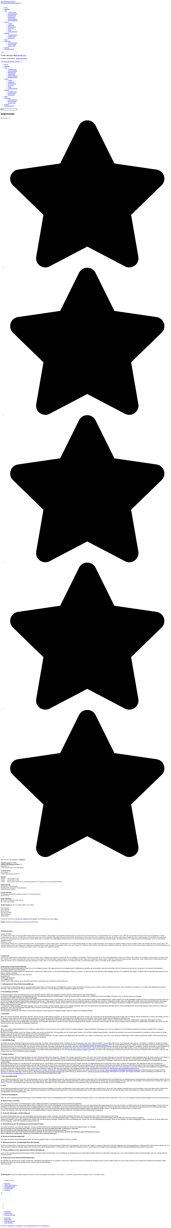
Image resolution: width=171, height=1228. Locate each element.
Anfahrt (10, 23)
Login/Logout (12, 36)
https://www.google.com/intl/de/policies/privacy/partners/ (123, 1070)
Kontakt (6, 47)
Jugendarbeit (11, 17)
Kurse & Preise (12, 44)
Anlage (6, 22)
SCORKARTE (8, 1188)
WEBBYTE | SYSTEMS (15, 1225)
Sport (5, 39)
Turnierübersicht (12, 35)
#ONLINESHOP (9, 49)
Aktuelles (7, 9)
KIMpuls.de (45, 1225)
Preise (9, 30)
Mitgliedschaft (12, 15)
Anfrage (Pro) (12, 46)
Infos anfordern (8, 1222)
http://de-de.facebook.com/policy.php (79, 1049)
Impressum (7, 1218)
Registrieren (11, 38)
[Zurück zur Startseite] (11, 3)
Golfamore (7, 1190)
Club (5, 11)
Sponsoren (7, 1183)
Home (6, 7)
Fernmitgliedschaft (9, 1187)
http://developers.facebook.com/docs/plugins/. (93, 1045)
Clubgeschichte (12, 12)
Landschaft (11, 25)
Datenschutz (7, 1219)
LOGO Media (54, 919)
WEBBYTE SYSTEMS (30, 919)
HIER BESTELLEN (20, 55)
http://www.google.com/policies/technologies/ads (48, 1071)
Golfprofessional (12, 43)
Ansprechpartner (12, 14)
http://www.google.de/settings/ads (98, 1071)
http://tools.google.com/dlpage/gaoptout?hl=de (124, 1068)
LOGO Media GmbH (29, 1225)
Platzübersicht (12, 27)
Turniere (6, 33)
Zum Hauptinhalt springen (8, 1)
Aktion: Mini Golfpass (10, 1185)
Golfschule (7, 41)
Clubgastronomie (12, 31)
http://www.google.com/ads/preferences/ (13, 1073)
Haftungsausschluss (9, 1221)
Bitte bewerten (5, 859)
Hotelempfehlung (13, 20)
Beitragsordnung (12, 19)
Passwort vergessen (9, 1215)
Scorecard (10, 28)
